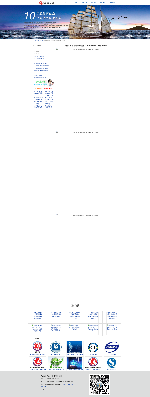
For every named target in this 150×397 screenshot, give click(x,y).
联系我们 (112, 2)
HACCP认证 (48, 97)
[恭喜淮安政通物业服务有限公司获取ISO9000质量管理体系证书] (111, 317)
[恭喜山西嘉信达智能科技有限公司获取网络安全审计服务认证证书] (56, 329)
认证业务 (93, 2)
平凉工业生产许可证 (112, 369)
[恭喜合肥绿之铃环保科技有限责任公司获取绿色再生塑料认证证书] (37, 317)
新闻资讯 (84, 2)
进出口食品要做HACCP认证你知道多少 (40, 63)
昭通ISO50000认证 (56, 354)
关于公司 (75, 2)
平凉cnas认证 (112, 354)
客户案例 (102, 2)
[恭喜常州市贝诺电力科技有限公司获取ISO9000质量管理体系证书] (37, 329)
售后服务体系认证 (39, 99)
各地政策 (36, 51)
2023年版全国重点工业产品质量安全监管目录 (42, 65)
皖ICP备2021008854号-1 (67, 384)
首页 (65, 2)
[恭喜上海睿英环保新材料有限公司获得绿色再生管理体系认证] (74, 317)
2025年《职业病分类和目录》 (39, 56)
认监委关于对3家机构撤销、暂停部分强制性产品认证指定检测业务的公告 (46, 70)
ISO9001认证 (38, 92)
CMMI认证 (48, 105)
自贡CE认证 (93, 354)
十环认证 (36, 103)
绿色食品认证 (38, 107)
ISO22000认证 (49, 99)
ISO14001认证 (49, 92)
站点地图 (43, 386)
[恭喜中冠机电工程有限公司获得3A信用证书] (74, 329)
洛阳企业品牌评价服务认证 (37, 354)
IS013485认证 (38, 101)
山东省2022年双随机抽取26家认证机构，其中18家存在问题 (44, 77)
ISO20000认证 (49, 94)
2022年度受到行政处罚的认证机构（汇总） (41, 68)
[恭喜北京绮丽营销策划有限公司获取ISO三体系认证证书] (93, 329)
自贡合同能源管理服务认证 (56, 369)
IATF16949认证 (38, 97)
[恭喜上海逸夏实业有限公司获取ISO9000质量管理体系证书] (93, 317)
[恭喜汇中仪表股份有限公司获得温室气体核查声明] (56, 317)
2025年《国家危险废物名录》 (39, 58)
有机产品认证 (48, 107)
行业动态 (36, 53)
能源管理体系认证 (50, 101)
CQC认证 (37, 105)
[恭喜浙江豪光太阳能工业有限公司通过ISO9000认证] (111, 329)
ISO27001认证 (49, 95)
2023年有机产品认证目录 (38, 75)
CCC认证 (47, 103)
